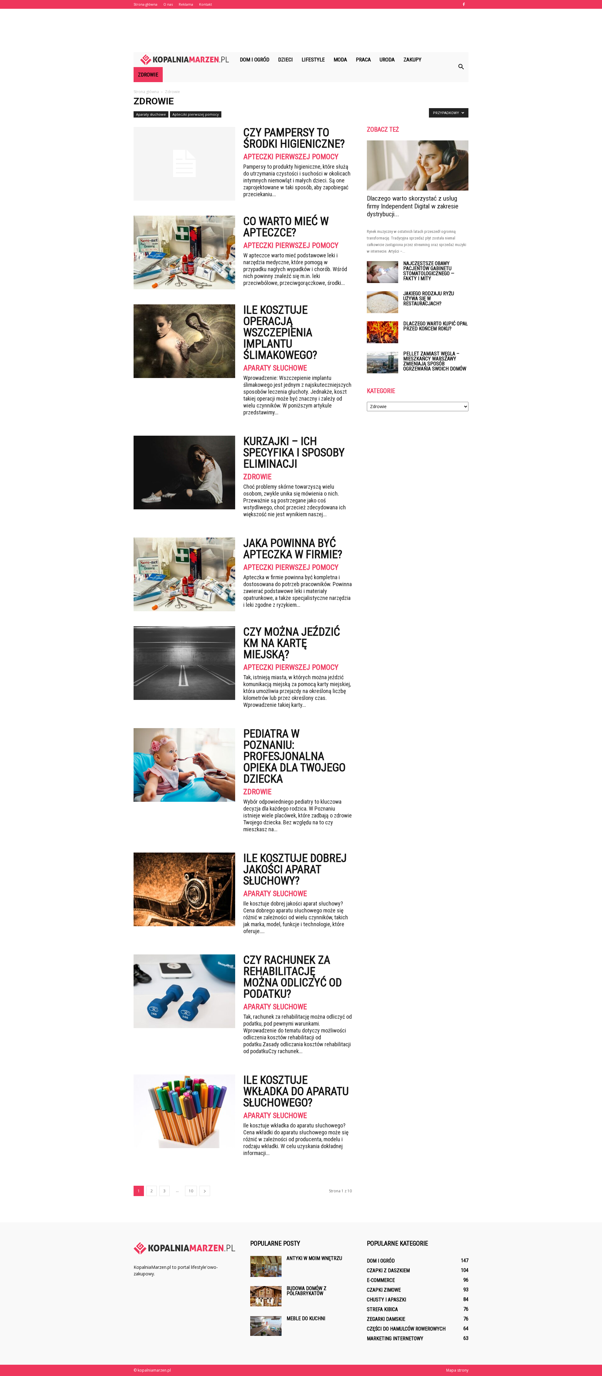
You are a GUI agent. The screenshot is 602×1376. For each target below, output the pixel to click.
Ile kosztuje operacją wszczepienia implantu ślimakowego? (280, 332)
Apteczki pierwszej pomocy (195, 114)
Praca (363, 59)
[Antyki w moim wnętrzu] (266, 1266)
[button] (460, 67)
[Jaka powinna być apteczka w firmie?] (184, 574)
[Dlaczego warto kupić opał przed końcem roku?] (382, 332)
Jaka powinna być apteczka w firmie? (292, 549)
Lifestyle (313, 59)
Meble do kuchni (306, 1318)
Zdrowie (148, 74)
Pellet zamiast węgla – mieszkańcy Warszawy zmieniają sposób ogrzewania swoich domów (434, 361)
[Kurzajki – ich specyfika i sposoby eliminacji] (184, 472)
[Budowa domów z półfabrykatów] (266, 1296)
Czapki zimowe (384, 1290)
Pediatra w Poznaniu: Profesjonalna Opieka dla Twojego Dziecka (294, 756)
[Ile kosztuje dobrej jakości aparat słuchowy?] (184, 889)
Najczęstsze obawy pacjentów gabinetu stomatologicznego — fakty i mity (428, 270)
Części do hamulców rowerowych (406, 1329)
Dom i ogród (254, 59)
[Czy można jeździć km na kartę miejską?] (184, 663)
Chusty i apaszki (386, 1300)
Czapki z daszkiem (388, 1271)
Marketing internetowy (395, 1339)
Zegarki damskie (386, 1319)
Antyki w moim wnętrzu (314, 1258)
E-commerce (381, 1280)
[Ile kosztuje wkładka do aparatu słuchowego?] (184, 1111)
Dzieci (285, 59)
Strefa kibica (382, 1309)
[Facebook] (463, 4)
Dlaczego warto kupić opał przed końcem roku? (435, 326)
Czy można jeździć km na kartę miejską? (291, 643)
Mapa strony (457, 1370)
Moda (340, 59)
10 (191, 1191)
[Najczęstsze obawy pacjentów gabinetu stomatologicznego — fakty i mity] (382, 272)
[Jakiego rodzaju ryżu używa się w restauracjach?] (382, 302)
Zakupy (412, 59)
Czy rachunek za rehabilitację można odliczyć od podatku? (292, 976)
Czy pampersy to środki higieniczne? (294, 138)
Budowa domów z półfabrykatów (306, 1290)
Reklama (186, 4)
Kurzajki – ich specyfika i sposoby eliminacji (294, 452)
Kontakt (205, 4)
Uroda (387, 59)
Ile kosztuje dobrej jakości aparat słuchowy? (295, 869)
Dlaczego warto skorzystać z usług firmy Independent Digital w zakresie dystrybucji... (412, 206)
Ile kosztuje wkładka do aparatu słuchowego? (296, 1091)
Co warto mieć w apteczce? (286, 227)
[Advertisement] (301, 30)
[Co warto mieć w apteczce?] (184, 252)
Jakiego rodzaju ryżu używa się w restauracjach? (428, 299)
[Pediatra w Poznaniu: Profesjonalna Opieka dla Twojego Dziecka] (184, 765)
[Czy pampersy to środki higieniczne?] (184, 164)
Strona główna (145, 4)
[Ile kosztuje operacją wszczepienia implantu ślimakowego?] (184, 341)
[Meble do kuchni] (266, 1326)
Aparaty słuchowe (151, 114)
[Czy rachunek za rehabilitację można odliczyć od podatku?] (184, 991)
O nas (168, 4)
